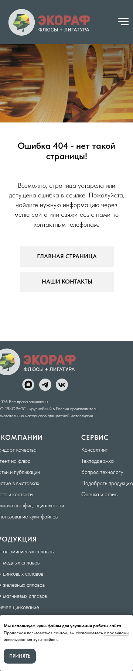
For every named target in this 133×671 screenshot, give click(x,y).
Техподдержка (97, 461)
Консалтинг (94, 449)
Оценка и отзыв (99, 494)
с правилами (116, 632)
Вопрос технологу (102, 472)
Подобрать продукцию (107, 483)
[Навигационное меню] (123, 22)
